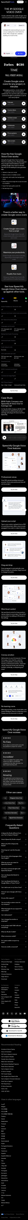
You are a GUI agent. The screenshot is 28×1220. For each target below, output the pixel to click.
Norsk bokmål (5, 1141)
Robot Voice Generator (7, 1066)
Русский (3, 1148)
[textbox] (14, 33)
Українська (4, 1151)
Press (16, 1005)
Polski (3, 1143)
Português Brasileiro (7, 1146)
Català (3, 1200)
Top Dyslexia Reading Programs (10, 1064)
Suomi (3, 1126)
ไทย (2, 1161)
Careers (17, 995)
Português (4, 1170)
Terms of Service (20, 1214)
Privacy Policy (4, 1217)
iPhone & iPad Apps (6, 962)
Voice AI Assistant (6, 1052)
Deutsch (3, 1129)
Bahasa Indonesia (6, 1195)
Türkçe (3, 1163)
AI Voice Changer (6, 1071)
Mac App (3, 967)
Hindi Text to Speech (7, 1081)
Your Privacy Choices (9, 1214)
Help (16, 1000)
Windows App (5, 969)
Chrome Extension (6, 974)
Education (4, 994)
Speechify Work (19, 969)
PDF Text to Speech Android (9, 1054)
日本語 (3, 1136)
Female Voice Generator (8, 1059)
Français (3, 1124)
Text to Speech (5, 959)
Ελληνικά (3, 1188)
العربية (3, 1104)
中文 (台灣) (4, 1111)
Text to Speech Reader (7, 1056)
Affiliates (17, 997)
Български (4, 1173)
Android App (4, 964)
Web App (3, 971)
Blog (16, 992)
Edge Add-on (5, 976)
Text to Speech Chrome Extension (10, 1079)
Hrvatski (3, 1185)
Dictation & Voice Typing (8, 1049)
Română (3, 1168)
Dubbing (17, 964)
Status (16, 1002)
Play (21, 53)
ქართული (4, 1175)
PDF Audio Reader (6, 1074)
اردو (2, 1205)
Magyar (3, 1106)
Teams (3, 992)
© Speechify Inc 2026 (15, 1217)
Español (3, 1153)
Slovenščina (4, 1180)
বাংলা (2, 1198)
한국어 (3, 1138)
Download (4, 979)
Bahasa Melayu (5, 1203)
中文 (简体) (4, 1109)
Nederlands (4, 1121)
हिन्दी (2, 1131)
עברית (2, 1193)
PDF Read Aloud (5, 1084)
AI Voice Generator (20, 962)
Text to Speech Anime (7, 1069)
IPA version (20, 616)
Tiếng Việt (4, 1166)
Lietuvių (3, 1190)
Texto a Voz (4, 1089)
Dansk (3, 1119)
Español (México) (6, 1156)
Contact (17, 990)
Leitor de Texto (5, 1091)
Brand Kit (17, 1007)
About (16, 987)
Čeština (3, 1116)
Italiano (3, 1134)
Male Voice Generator (7, 1061)
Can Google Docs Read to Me (9, 1076)
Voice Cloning (18, 967)
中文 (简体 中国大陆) (7, 1114)
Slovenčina (4, 1178)
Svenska (3, 1158)
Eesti (2, 1183)
